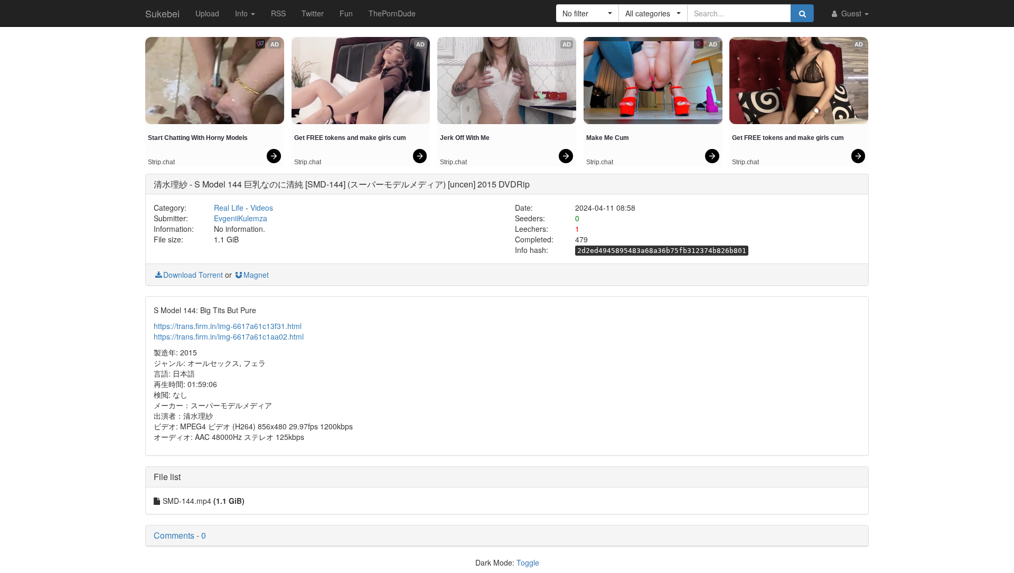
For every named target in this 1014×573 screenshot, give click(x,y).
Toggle (528, 562)
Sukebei (162, 13)
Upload (207, 13)
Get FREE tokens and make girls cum (350, 138)
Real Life (228, 207)
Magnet (256, 274)
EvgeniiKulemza (240, 218)
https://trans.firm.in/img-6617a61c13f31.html (228, 326)
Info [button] (242, 13)
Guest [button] (851, 13)
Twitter (313, 13)
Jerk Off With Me (465, 138)
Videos (261, 207)
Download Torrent (193, 274)
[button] (587, 13)
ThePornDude (392, 13)
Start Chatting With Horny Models (198, 138)
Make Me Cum (607, 138)
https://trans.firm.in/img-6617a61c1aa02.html (229, 336)
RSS (278, 13)
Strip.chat (161, 162)
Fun (346, 13)
